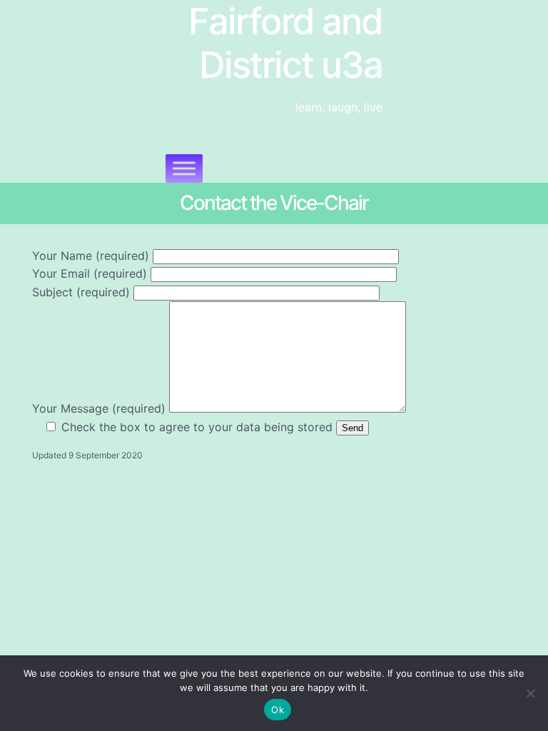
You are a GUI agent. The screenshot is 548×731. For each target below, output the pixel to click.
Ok (277, 709)
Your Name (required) (92, 255)
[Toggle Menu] (184, 168)
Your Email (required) (91, 273)
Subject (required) (82, 292)
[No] (530, 693)
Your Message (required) (100, 408)
